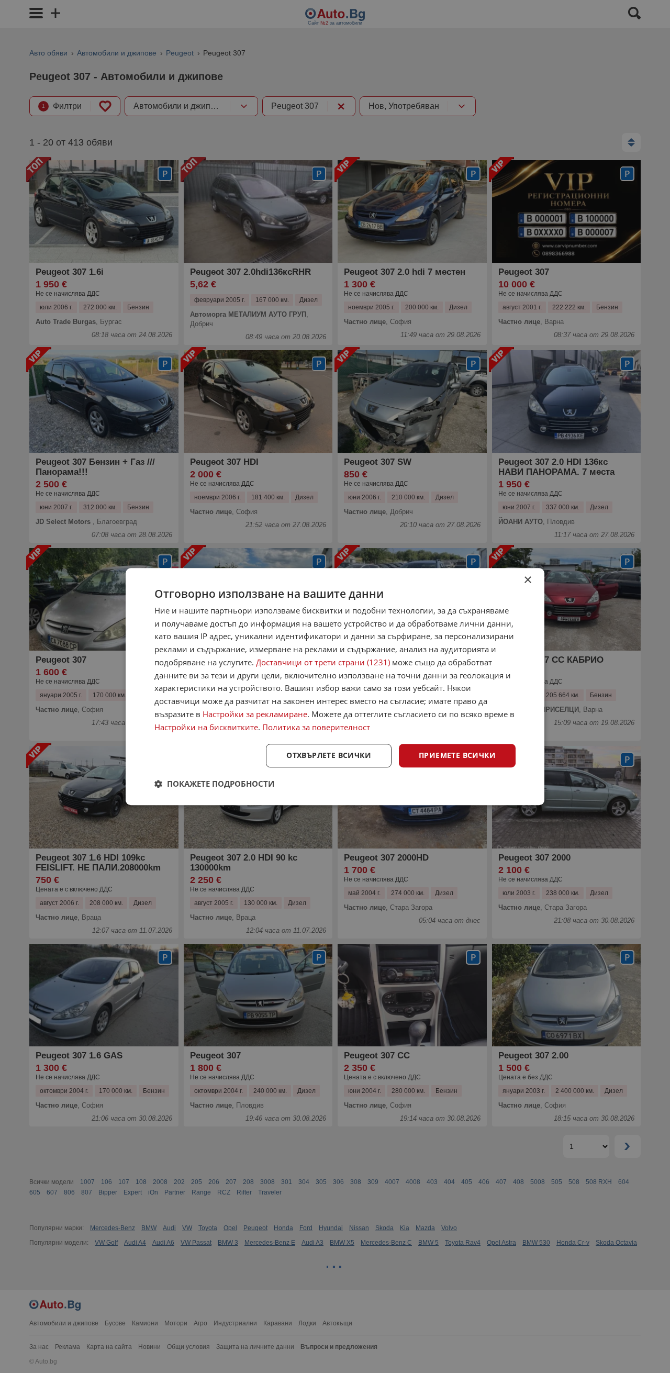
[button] (214, 783)
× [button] (527, 580)
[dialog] (335, 687)
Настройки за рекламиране (255, 714)
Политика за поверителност (316, 727)
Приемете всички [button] (457, 756)
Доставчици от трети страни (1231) (323, 662)
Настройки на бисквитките (206, 727)
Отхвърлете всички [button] (328, 756)
